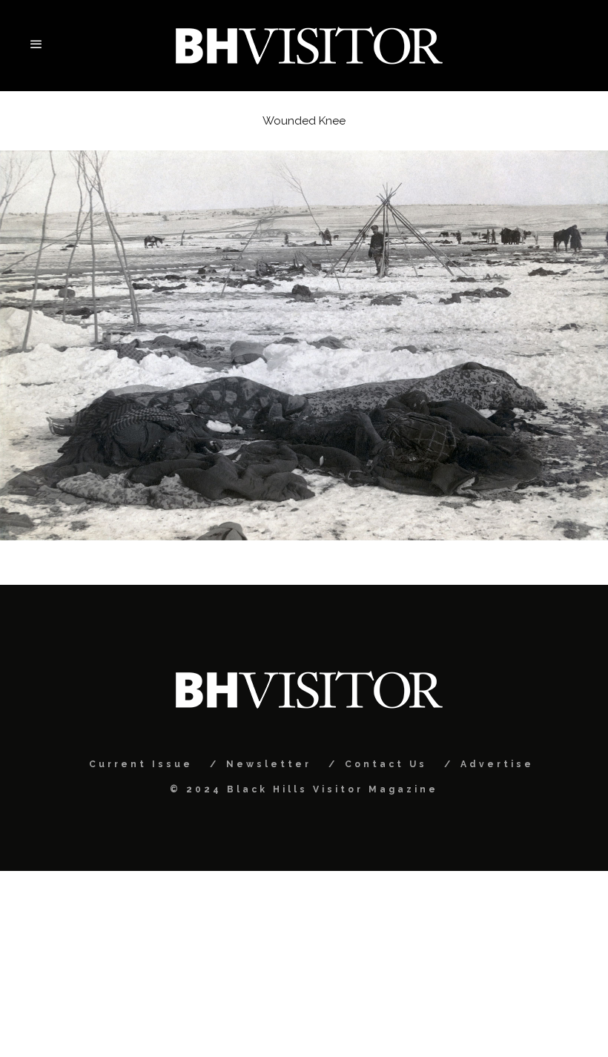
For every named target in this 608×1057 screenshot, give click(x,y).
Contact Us (386, 764)
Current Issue (141, 764)
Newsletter (268, 764)
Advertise (497, 764)
